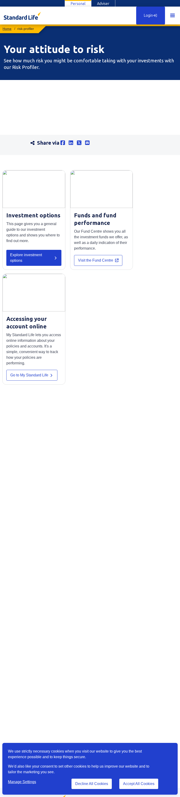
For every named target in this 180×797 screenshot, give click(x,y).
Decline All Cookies (91, 784)
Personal (78, 3)
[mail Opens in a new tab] (89, 143)
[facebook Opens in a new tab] (64, 143)
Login (148, 15)
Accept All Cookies (138, 784)
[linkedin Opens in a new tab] (73, 143)
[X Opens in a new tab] (81, 143)
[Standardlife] (7, 29)
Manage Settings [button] (22, 782)
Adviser (103, 3)
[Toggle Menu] (172, 15)
